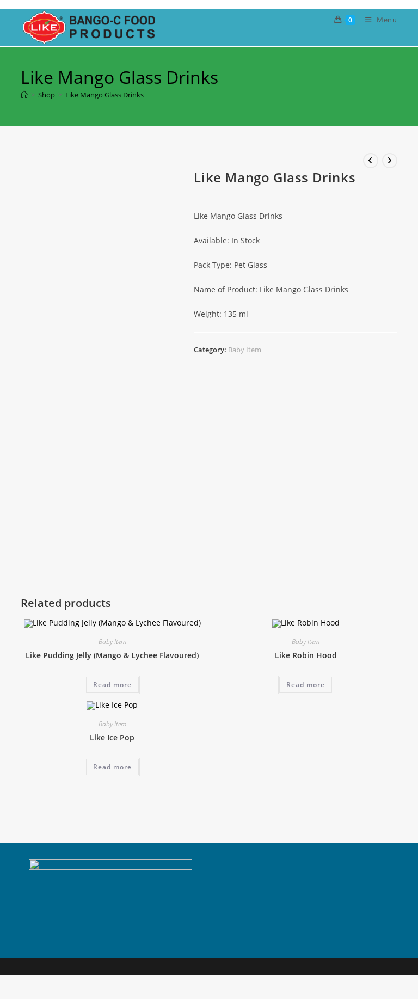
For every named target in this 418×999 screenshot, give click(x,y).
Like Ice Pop (112, 737)
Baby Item (244, 349)
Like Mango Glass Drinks (104, 95)
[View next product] (389, 160)
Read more (112, 684)
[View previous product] (370, 160)
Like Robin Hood (306, 655)
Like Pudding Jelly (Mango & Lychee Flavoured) (112, 655)
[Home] (24, 95)
